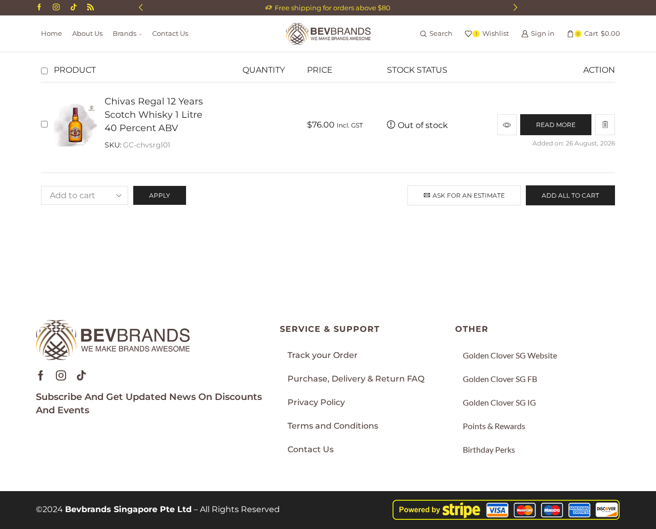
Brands (124, 33)
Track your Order (323, 355)
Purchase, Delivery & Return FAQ (356, 379)
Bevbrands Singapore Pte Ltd (128, 509)
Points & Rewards (494, 426)
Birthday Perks (489, 449)
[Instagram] (56, 8)
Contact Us (170, 33)
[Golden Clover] (90, 8)
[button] (140, 7)
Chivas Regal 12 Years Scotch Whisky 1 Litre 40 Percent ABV (154, 114)
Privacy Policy (316, 402)
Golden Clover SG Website (510, 355)
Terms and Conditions (333, 426)
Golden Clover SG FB (500, 379)
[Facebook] (39, 8)
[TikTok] (73, 8)
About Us (87, 33)
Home (51, 33)
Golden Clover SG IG (499, 402)
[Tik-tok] (81, 375)
